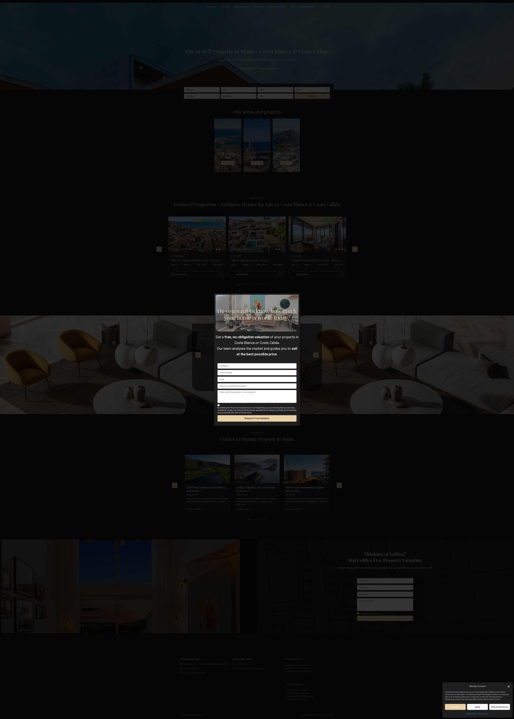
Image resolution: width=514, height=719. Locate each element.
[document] (257, 359)
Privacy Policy (483, 713)
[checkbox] (219, 405)
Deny (477, 707)
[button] (508, 686)
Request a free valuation (257, 418)
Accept (455, 707)
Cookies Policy (471, 713)
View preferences (499, 707)
